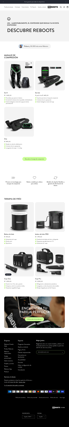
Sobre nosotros (8, 361)
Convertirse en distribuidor (22, 356)
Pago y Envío (21, 350)
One (5, 139)
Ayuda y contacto (42, 7)
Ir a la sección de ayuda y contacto (14, 385)
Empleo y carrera (9, 363)
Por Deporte (33, 7)
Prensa (6, 366)
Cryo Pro (38, 279)
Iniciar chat (22, 382)
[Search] (60, 7)
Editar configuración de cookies (24, 366)
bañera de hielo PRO (42, 234)
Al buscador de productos (34, 319)
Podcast (6, 372)
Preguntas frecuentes (24, 344)
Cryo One (7, 279)
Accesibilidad (21, 360)
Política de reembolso (21, 397)
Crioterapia (17, 7)
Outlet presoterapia (7, 357)
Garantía (20, 362)
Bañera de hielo (9, 234)
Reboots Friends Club (9, 345)
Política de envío (54, 397)
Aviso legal (62, 397)
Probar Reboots (8, 349)
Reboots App (8, 369)
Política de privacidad (32, 397)
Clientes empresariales (24, 352)
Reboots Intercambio (7, 352)
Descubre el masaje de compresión (34, 159)
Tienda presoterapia (8, 7)
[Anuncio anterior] (3, 2)
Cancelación (21, 370)
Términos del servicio (44, 397)
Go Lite (37, 93)
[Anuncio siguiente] (66, 2)
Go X (5, 93)
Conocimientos (25, 7)
